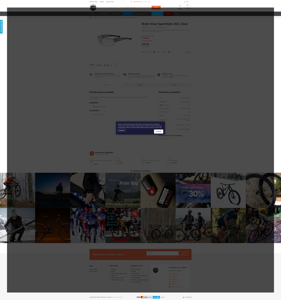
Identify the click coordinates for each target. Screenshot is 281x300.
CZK (187, 1)
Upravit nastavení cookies (117, 297)
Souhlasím (158, 131)
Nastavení (121, 130)
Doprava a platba (110, 1)
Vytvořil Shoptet (188, 297)
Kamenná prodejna (93, 1)
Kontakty (102, 1)
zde (161, 127)
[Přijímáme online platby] (150, 297)
